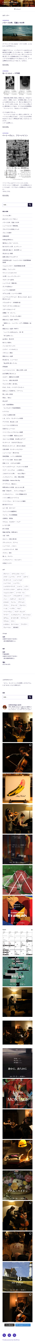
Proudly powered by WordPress (11, 1340)
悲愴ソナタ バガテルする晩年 (11, 463)
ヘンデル (12, 608)
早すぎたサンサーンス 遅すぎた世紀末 (14, 446)
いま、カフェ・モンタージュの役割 (13, 418)
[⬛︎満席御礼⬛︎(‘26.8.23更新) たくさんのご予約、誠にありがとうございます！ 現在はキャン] (17, 849)
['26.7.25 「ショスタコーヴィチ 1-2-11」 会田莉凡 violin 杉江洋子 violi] (17, 1124)
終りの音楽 (6, 528)
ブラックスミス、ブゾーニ (10, 542)
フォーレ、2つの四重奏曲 (10, 515)
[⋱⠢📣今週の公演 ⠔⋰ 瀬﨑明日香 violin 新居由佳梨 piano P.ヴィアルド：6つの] (17, 910)
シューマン (16, 583)
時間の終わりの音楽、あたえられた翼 (13, 487)
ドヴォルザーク (17, 595)
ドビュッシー (7, 595)
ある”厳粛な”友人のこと (9, 373)
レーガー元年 (6, 525)
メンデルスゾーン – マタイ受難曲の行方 (15, 494)
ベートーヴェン (7, 611)
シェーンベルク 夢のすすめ (11, 453)
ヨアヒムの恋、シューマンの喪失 (12, 293)
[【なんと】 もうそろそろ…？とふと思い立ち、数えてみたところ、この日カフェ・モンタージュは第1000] (17, 1093)
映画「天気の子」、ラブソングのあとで (14, 490)
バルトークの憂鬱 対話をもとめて (13, 435)
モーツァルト (27, 614)
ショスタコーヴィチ (9, 586)
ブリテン (6, 605)
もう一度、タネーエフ (9, 508)
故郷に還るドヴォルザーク (10, 257)
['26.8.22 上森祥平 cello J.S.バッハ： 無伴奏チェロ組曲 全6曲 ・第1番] (17, 758)
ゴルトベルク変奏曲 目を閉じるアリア (15, 439)
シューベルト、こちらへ (10, 546)
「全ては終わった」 (8, 335)
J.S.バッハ (6, 573)
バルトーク (21, 599)
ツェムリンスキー (8, 592)
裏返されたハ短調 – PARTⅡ (11, 328)
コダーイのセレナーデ (9, 309)
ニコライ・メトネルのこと (10, 349)
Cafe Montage (10, 2)
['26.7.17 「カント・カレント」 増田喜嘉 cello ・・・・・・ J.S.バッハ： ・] (17, 1307)
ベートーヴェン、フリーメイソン (15, 135)
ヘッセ (5, 608)
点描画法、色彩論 (8, 518)
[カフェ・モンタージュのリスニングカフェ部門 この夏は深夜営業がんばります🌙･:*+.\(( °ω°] (17, 941)
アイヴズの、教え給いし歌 (10, 422)
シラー (26, 586)
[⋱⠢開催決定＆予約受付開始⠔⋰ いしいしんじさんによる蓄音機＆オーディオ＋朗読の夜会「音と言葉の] (17, 880)
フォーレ (13, 602)
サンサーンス (7, 580)
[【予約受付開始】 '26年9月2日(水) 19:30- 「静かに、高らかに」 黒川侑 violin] (17, 1063)
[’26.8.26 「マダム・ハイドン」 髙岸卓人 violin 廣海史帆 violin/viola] (17, 727)
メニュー (18, 9)
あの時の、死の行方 (8, 339)
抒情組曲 (5, 366)
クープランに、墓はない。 (10, 484)
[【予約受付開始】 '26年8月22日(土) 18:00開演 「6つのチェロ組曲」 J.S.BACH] (17, 1277)
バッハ (5, 599)
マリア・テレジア (20, 611)
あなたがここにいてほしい (10, 219)
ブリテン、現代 (7, 553)
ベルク (19, 608)
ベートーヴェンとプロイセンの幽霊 (13, 432)
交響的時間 (6, 236)
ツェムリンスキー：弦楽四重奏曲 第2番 (14, 266)
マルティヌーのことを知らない (11, 306)
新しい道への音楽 (8, 394)
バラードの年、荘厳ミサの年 (13, 22)
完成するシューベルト (9, 428)
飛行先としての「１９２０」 (11, 243)
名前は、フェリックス (9, 269)
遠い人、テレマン (8, 556)
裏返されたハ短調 (8, 356)
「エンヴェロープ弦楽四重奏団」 (12, 408)
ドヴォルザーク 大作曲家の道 (11, 302)
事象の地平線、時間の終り (10, 532)
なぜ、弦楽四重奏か (8, 404)
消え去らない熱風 (8, 253)
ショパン (19, 586)
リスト (13, 621)
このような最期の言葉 (9, 415)
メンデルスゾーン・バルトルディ (12, 559)
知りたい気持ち (7, 342)
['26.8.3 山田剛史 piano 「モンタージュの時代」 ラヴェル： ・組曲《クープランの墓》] (17, 1002)
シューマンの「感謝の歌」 (10, 283)
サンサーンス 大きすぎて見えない (13, 442)
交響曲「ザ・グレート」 (10, 313)
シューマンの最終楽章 (9, 290)
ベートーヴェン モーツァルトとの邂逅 (14, 501)
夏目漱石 (15, 627)
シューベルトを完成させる (10, 425)
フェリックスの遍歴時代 (10, 511)
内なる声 (5, 401)
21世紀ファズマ (7, 563)
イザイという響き (8, 353)
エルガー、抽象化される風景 (11, 377)
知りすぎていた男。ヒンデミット (12, 246)
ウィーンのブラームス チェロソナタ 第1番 (15, 466)
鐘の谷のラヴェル (8, 504)
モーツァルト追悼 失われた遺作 (12, 459)
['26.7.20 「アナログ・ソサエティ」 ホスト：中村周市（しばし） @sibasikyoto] (17, 1246)
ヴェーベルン (7, 627)
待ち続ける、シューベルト (10, 359)
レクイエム (6, 411)
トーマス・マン (20, 592)
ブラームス (21, 602)
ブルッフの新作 (7, 232)
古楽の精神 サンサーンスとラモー (13, 449)
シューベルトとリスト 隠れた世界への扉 (15, 370)
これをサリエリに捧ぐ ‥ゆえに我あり (14, 473)
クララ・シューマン (9, 577)
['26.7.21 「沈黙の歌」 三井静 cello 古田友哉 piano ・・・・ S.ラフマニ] (17, 1216)
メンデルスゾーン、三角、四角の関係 (13, 477)
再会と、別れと (7, 397)
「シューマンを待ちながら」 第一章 (13, 332)
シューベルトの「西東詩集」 (11, 226)
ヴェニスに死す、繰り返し (10, 384)
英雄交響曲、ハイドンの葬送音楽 (12, 456)
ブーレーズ (14, 605)
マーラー (6, 614)
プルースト (22, 605)
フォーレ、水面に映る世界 (10, 380)
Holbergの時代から (8, 239)
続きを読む (6, 64)
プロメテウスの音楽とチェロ (11, 229)
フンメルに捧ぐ (7, 215)
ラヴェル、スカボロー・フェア (11, 522)
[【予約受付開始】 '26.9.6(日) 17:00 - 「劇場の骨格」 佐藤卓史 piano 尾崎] (17, 971)
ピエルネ (6, 602)
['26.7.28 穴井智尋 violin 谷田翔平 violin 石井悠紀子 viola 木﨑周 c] (17, 1032)
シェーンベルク (17, 580)
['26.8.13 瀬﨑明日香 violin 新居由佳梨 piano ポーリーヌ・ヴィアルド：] (17, 819)
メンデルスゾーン (16, 614)
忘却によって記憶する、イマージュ (13, 390)
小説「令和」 (6, 535)
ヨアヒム (6, 618)
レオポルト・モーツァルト (11, 624)
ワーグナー (24, 624)
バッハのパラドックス (9, 346)
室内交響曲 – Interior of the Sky (11, 480)
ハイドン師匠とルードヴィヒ (11, 497)
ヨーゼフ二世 (14, 618)
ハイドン (27, 595)
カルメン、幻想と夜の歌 (10, 539)
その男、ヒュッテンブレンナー (11, 276)
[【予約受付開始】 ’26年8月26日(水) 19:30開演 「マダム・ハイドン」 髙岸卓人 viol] (17, 1185)
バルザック (13, 599)
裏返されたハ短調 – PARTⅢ (11, 319)
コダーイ (25, 577)
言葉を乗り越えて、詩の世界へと (12, 250)
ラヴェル (6, 621)
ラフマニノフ (24, 618)
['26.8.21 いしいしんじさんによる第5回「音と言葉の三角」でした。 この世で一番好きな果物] (17, 788)
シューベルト (7, 583)
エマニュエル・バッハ (18, 573)
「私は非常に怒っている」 (10, 363)
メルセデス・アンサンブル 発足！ (12, 316)
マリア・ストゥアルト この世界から (13, 470)
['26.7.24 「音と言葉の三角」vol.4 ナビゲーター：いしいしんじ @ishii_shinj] (17, 1155)
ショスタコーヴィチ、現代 (10, 549)
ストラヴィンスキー (9, 589)
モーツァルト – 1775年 (11, 73)
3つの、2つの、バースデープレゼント (13, 387)
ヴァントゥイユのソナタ (10, 272)
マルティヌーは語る (8, 279)
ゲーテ (19, 577)
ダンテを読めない (8, 286)
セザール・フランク (23, 589)
